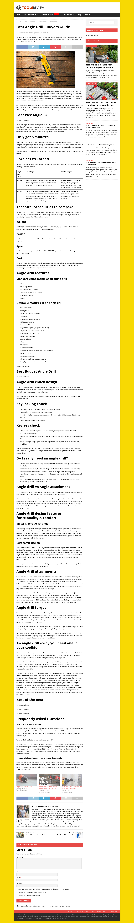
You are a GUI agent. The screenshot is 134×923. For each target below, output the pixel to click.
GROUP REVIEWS (50, 15)
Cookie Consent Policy (99, 911)
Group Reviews (35, 33)
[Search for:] (101, 22)
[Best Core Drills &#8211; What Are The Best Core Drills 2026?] (72, 780)
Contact (70, 911)
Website (19, 883)
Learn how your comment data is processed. (56, 906)
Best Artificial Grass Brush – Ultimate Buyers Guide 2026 (100, 66)
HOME (18, 15)
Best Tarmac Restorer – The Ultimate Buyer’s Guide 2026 (100, 126)
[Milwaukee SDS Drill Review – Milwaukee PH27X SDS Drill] (49, 780)
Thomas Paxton (23, 33)
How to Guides (68, 15)
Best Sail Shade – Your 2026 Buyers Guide (101, 145)
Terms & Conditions (82, 911)
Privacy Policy (113, 911)
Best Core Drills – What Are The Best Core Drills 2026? (72, 788)
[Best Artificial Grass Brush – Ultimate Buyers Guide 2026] (102, 54)
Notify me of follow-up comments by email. (33, 892)
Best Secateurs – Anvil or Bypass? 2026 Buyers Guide (100, 163)
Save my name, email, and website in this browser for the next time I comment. (43, 889)
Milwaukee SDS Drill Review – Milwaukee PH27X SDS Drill (48, 788)
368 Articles (55, 806)
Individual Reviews (31, 15)
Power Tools (44, 33)
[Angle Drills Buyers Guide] (26, 780)
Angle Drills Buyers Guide (24, 787)
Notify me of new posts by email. (29, 895)
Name (18, 872)
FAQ (79, 15)
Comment (19, 857)
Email (18, 878)
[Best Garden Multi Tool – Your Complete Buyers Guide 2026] (102, 91)
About (87, 15)
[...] (108, 77)
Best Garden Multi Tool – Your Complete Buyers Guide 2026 (101, 104)
